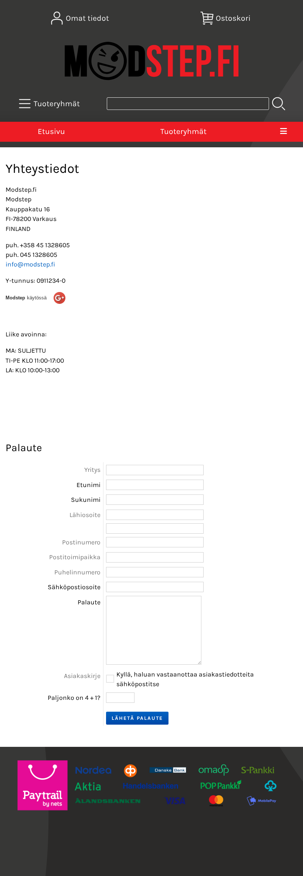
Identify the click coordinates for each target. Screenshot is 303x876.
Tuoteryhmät (183, 131)
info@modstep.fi (30, 264)
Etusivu (51, 131)
